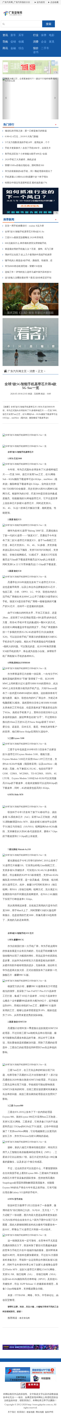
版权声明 (49, 1412)
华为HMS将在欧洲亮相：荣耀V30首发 (22, 266)
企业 (43, 41)
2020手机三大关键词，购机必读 (19, 159)
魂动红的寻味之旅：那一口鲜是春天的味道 (25, 130)
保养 (43, 35)
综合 (21, 48)
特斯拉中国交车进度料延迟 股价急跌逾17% (25, 182)
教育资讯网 (24, 1318)
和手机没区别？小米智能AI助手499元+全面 (25, 153)
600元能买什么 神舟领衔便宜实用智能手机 (24, 243)
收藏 (21, 41)
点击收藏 (54, 2)
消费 (32, 371)
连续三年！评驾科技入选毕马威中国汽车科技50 (27, 272)
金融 (13, 48)
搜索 (48, 23)
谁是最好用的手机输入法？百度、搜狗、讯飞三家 (28, 249)
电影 (51, 35)
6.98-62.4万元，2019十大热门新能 (20, 136)
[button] (7, 98)
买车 (21, 35)
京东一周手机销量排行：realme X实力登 (23, 225)
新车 (13, 35)
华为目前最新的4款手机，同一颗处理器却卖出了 (27, 171)
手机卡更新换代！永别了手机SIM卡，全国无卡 (27, 148)
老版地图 (30, 1412)
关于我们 (12, 1412)
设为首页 (40, 2)
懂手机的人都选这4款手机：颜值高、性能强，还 (27, 260)
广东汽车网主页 (17, 371)
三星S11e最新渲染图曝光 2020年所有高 (23, 237)
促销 (13, 41)
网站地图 (40, 1412)
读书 (35, 52)
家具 (51, 41)
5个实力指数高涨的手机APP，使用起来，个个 (26, 142)
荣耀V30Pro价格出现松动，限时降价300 (23, 165)
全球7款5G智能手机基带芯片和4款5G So (23, 231)
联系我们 (21, 1412)
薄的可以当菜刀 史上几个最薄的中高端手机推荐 (27, 254)
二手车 (45, 48)
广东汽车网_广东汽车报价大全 (16, 2)
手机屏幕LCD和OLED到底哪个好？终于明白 (25, 177)
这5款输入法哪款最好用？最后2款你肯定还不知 (27, 277)
